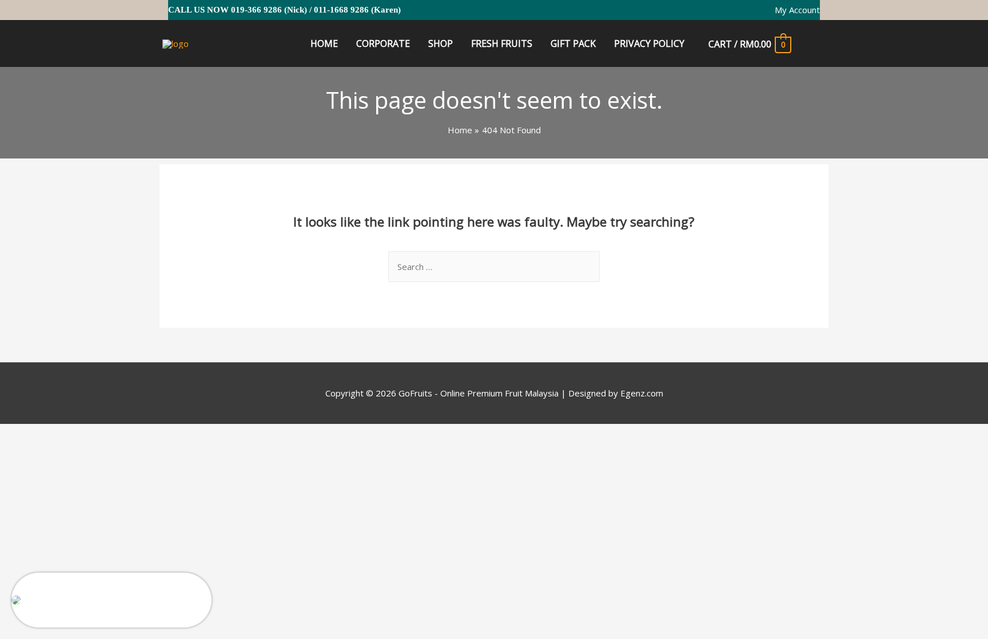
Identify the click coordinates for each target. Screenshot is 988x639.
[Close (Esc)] (23, 434)
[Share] (71, 434)
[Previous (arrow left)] (23, 451)
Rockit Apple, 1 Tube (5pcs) (86, 589)
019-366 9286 (256, 9)
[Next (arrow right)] (71, 451)
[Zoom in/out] (167, 434)
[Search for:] (494, 266)
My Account (797, 9)
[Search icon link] (814, 44)
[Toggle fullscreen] (119, 434)
